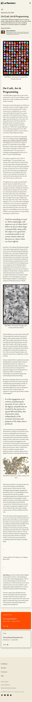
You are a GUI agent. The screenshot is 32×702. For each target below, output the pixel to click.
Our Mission (4, 664)
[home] (15, 3)
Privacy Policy (4, 681)
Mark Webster (6, 575)
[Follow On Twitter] (2, 695)
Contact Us (4, 672)
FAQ (2, 676)
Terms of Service (5, 684)
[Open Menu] (30, 3)
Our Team (3, 668)
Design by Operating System (8, 688)
